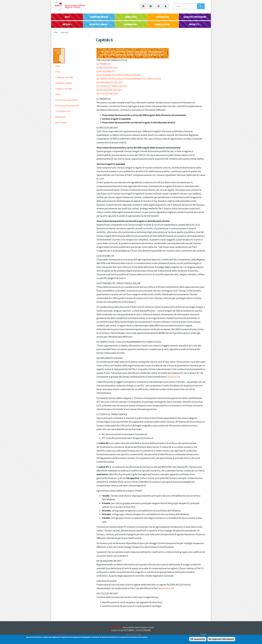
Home (56, 32)
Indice (57, 66)
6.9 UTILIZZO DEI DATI (107, 93)
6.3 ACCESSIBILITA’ (105, 71)
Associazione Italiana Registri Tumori (75, 6)
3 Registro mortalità (63, 88)
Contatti (61, 634)
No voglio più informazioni (221, 639)
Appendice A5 (166, 588)
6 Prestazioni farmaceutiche (67, 105)
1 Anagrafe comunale (64, 77)
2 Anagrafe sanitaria (63, 83)
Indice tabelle (61, 122)
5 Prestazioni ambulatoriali (66, 100)
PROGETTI (194, 24)
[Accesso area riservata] (165, 6)
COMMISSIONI (130, 24)
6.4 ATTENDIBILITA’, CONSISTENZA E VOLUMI (118, 75)
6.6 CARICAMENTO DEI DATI (109, 82)
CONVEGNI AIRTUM (99, 16)
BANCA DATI (130, 16)
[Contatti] (158, 6)
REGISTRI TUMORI (98, 24)
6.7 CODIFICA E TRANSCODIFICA (111, 86)
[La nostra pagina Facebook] (150, 6)
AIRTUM (66, 24)
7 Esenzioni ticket (62, 111)
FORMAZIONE (162, 16)
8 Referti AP (60, 117)
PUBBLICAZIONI (162, 24)
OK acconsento (197, 639)
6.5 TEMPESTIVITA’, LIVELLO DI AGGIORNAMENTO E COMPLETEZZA (128, 78)
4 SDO (57, 94)
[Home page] (143, 6)
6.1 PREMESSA (103, 63)
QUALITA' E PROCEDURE (194, 16)
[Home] (60, 6)
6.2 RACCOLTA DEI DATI (107, 67)
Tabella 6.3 (174, 376)
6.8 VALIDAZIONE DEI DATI (109, 89)
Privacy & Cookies (134, 634)
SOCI (67, 16)
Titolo (57, 71)
